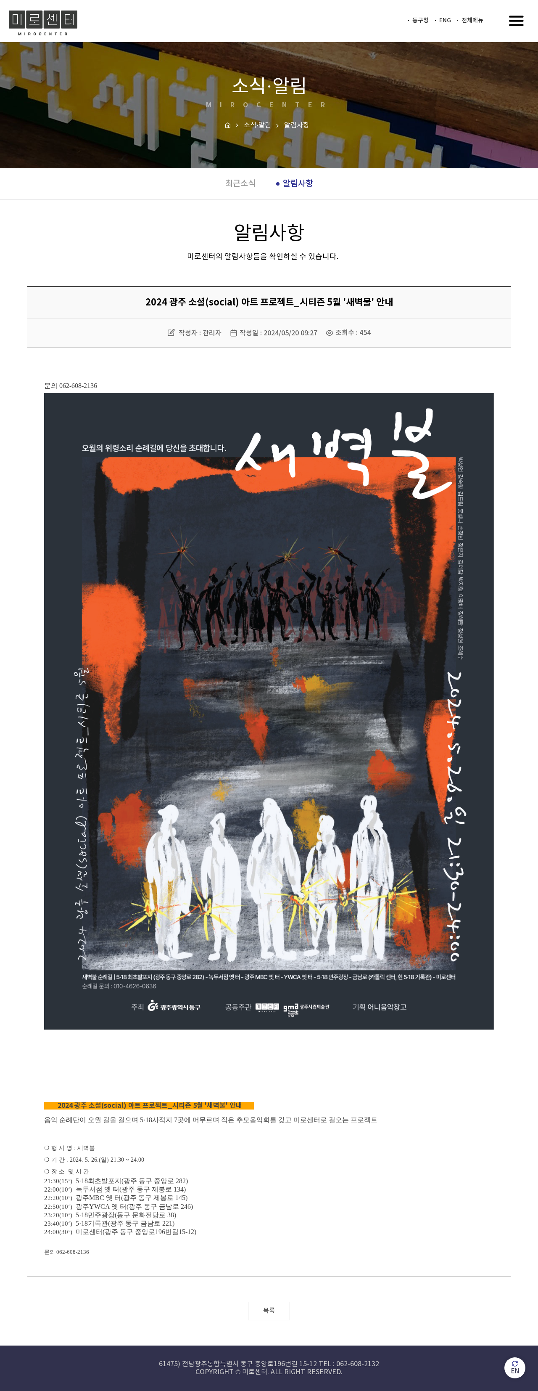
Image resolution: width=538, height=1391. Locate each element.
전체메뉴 (472, 20)
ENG (445, 20)
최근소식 (240, 184)
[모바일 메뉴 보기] (516, 22)
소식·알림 (257, 125)
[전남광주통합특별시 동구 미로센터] (43, 23)
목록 (269, 1310)
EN (515, 1371)
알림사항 (298, 184)
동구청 (420, 20)
